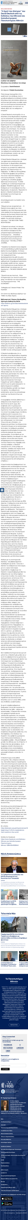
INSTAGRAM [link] (8, 1048)
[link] (2, 490)
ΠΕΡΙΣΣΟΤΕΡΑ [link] (14, 1025)
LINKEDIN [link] (20, 1048)
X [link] (20, 1045)
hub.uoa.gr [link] (22, 1194)
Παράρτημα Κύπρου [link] (9, 1098)
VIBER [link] (8, 1051)
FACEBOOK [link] (8, 1045)
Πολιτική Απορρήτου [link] (9, 1213)
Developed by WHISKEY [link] (21, 1213)
